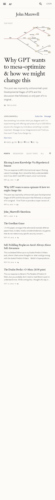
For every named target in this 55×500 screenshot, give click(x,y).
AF (10, 4)
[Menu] (4, 4)
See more (8, 137)
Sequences (18, 153)
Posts (7, 153)
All (42, 153)
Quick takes (32, 153)
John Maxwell (27, 14)
